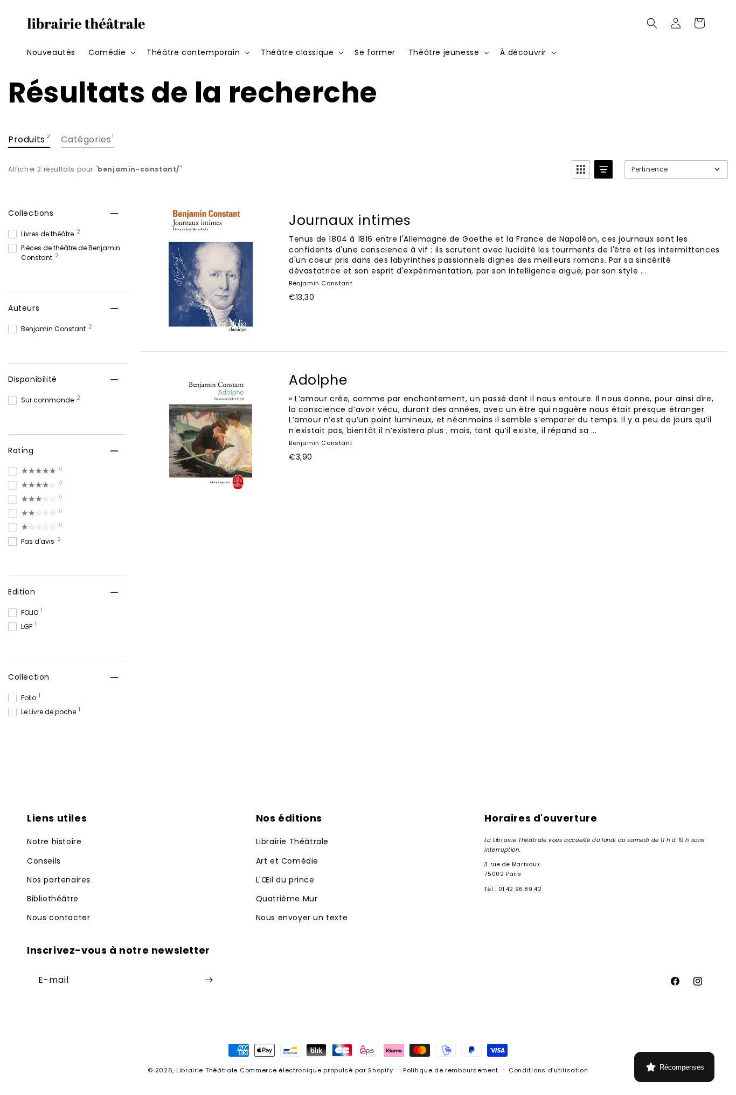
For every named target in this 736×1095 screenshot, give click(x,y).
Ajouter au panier (347, 321)
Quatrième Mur (287, 898)
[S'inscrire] (208, 980)
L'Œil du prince (285, 879)
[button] (111, 52)
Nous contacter (58, 917)
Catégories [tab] (87, 139)
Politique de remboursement (450, 1070)
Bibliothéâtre (53, 898)
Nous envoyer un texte (302, 917)
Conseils (44, 861)
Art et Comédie (287, 861)
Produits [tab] (29, 139)
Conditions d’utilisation (548, 1070)
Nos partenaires (59, 879)
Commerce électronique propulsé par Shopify (316, 1070)
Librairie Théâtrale (292, 842)
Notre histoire (54, 842)
